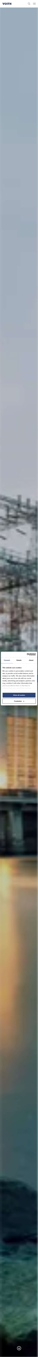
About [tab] (31, 660)
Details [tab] (19, 660)
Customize (18, 701)
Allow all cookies (19, 695)
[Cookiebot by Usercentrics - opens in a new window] (27, 654)
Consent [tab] (7, 660)
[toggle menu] (34, 4)
